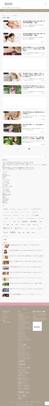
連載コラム (5, 202)
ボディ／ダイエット (7, 186)
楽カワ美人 (22, 224)
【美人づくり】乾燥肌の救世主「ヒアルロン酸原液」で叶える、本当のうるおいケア (18, 168)
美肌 (19, 232)
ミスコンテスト (6, 189)
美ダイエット (36, 224)
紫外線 (29, 224)
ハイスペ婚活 (35, 215)
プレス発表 (5, 185)
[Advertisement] (24, 64)
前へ (19, 148)
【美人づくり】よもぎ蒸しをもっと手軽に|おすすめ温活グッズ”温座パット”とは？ (18, 163)
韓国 (28, 232)
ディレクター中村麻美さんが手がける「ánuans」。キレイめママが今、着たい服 (18, 162)
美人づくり (8, 228)
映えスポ (5, 195)
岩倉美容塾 (33, 221)
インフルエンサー (6, 180)
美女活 (13, 232)
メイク (5, 221)
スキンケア (35, 212)
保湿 (18, 221)
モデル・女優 (6, 190)
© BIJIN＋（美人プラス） (20, 404)
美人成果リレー (33, 228)
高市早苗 (33, 232)
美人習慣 (39, 228)
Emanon (31, 404)
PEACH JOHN (12, 209)
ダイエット (16, 215)
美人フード (19, 228)
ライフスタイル (6, 191)
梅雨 (12, 224)
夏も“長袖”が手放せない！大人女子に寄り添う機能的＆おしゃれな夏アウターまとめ (18, 167)
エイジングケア (14, 212)
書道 (8, 224)
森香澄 (17, 224)
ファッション (6, 183)
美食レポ (5, 201)
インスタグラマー (36, 209)
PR (3, 178)
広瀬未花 (40, 221)
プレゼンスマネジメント (31, 218)
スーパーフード (7, 215)
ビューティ (5, 182)
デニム (23, 215)
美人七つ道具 (6, 198)
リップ (10, 221)
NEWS (4, 176)
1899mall (6, 209)
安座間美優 (25, 221)
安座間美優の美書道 (7, 194)
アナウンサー (5, 179)
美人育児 (6, 232)
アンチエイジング (26, 209)
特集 (4, 197)
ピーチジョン (13, 218)
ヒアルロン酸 (6, 218)
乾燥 (14, 221)
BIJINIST (5, 174)
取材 (4, 193)
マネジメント (5, 187)
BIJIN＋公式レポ (6, 175)
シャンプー (27, 212)
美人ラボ (26, 228)
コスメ (22, 212)
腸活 (24, 232)
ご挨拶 (19, 209)
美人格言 (5, 200)
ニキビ (27, 215)
